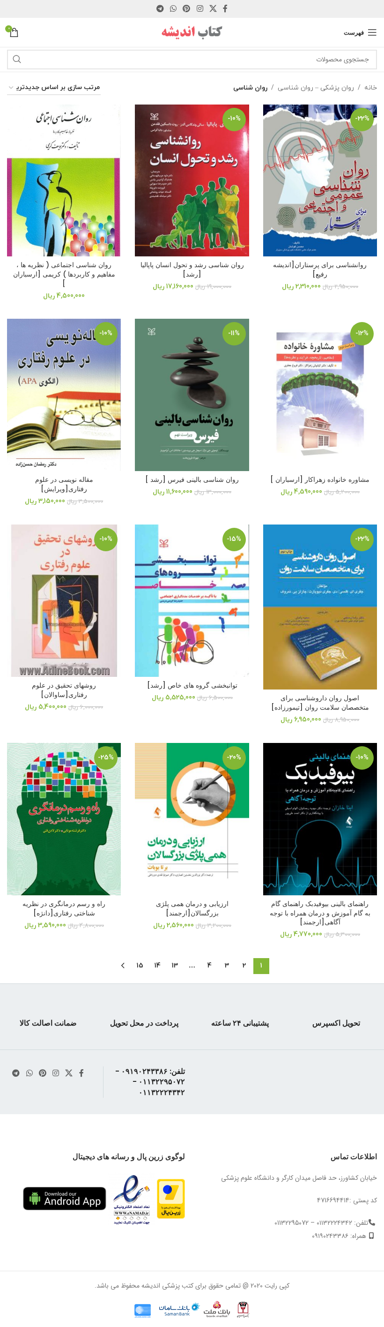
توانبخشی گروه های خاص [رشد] (192, 685)
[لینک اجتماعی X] (213, 8)
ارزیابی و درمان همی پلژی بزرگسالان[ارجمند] (192, 908)
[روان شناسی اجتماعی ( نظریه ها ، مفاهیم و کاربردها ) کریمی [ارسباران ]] (64, 180)
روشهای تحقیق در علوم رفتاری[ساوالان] (64, 690)
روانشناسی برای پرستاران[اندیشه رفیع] (320, 269)
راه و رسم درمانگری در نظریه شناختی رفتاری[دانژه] (63, 908)
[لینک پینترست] (186, 8)
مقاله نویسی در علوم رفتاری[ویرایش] (64, 484)
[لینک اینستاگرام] (199, 8)
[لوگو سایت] (192, 32)
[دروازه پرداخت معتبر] (171, 1198)
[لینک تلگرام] (160, 8)
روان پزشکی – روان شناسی (316, 87)
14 (158, 965)
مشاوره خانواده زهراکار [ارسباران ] (319, 479)
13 (175, 965)
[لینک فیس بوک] (225, 8)
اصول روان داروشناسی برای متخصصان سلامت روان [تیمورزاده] (320, 702)
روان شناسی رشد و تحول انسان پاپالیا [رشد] (192, 269)
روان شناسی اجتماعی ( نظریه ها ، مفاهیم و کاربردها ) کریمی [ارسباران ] (64, 274)
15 (140, 965)
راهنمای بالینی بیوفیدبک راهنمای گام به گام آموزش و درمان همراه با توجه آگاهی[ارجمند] (320, 913)
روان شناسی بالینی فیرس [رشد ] (192, 479)
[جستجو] (17, 59)
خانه (370, 87)
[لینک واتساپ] (173, 8)
